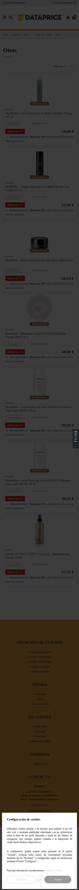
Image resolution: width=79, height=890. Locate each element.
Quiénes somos (40, 763)
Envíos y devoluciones (41, 657)
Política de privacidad (41, 661)
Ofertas (40, 699)
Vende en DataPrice (14, 2)
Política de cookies (41, 666)
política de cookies (53, 870)
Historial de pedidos (40, 741)
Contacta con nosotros (40, 652)
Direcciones (40, 736)
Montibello (9, 109)
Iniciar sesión (40, 726)
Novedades (40, 694)
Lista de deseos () (65, 2)
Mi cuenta (41, 731)
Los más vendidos (40, 704)
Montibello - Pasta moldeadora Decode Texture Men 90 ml (39, 260)
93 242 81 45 (41, 805)
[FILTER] (76, 445)
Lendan (8, 550)
